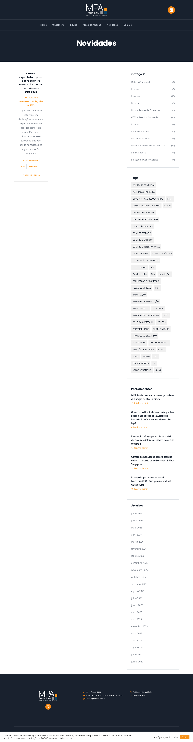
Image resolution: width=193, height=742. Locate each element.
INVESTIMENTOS (140, 308)
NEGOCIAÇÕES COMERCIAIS (146, 315)
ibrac (157, 287)
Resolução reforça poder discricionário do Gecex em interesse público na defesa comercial (152, 440)
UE (154, 363)
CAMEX (167, 205)
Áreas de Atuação (92, 25)
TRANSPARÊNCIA (141, 363)
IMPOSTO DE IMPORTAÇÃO (146, 301)
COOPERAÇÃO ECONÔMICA (146, 260)
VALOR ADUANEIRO (142, 370)
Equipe (73, 25)
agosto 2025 (137, 591)
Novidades (112, 25)
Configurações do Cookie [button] (166, 737)
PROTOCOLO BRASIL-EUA (145, 335)
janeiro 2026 (137, 555)
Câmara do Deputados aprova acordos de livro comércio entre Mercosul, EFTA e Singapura (152, 460)
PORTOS (162, 322)
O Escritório (58, 25)
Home (43, 25)
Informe (135, 96)
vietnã (158, 370)
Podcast (135, 124)
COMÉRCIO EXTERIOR (143, 239)
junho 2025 (137, 605)
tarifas (135, 356)
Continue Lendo (30, 175)
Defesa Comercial (140, 82)
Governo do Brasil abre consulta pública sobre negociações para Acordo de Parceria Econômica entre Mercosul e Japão (152, 418)
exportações (164, 274)
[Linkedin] (171, 10)
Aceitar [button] (185, 737)
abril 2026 (136, 534)
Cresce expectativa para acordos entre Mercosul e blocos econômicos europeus (31, 83)
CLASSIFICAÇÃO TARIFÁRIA (145, 219)
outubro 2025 (138, 577)
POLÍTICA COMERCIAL (143, 322)
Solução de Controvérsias (144, 159)
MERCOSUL (34, 166)
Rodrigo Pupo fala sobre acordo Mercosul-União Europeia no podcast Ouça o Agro (151, 481)
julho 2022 (136, 654)
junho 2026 (137, 520)
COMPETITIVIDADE (142, 233)
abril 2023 (136, 640)
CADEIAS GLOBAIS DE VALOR (146, 205)
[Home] (96, 10)
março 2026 (137, 541)
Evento (135, 89)
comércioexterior (140, 253)
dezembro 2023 (139, 626)
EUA (153, 274)
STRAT (161, 349)
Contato (127, 25)
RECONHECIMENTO (141, 131)
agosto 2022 (137, 647)
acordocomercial (30, 160)
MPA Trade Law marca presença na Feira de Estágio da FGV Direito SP (152, 397)
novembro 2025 (139, 569)
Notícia (135, 103)
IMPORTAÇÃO (139, 294)
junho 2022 (137, 661)
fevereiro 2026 (139, 548)
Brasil (169, 198)
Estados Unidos (140, 274)
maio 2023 (136, 633)
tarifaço (146, 356)
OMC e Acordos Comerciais (145, 117)
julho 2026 (136, 513)
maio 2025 (136, 612)
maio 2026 (136, 527)
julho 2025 (136, 598)
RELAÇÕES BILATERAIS (143, 349)
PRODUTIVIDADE (161, 329)
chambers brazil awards (143, 212)
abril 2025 (136, 619)
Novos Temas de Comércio (145, 110)
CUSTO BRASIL (140, 267)
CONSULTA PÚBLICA (162, 253)
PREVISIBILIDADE (141, 329)
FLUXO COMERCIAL (142, 287)
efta (23, 166)
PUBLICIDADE (139, 342)
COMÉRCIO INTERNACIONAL (146, 246)
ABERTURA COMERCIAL (144, 185)
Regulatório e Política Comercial (148, 145)
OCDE (166, 315)
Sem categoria (138, 152)
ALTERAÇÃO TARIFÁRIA (144, 192)
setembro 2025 (139, 584)
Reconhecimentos (140, 138)
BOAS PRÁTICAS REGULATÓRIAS (148, 198)
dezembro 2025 (139, 562)
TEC (155, 356)
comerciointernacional (143, 226)
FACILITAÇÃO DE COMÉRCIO (146, 281)
